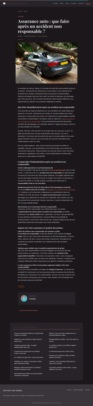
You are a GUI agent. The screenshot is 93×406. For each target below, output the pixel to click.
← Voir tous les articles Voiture (28, 310)
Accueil (55, 3)
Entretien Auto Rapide (15, 3)
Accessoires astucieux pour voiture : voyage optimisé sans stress (62, 368)
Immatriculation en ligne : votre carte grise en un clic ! (63, 340)
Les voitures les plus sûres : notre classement (28, 357)
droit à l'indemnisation (58, 170)
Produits (73, 3)
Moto (61, 3)
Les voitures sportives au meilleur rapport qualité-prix (62, 346)
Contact (87, 390)
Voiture (88, 3)
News (67, 3)
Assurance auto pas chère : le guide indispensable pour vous (25, 346)
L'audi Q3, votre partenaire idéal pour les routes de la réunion (62, 362)
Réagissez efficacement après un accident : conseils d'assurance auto (27, 368)
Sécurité (81, 3)
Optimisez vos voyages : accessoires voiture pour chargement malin (28, 362)
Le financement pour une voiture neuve (61, 351)
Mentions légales (78, 390)
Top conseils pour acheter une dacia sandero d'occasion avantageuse (28, 374)
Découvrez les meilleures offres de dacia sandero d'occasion (62, 356)
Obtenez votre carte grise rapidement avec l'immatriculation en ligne (62, 334)
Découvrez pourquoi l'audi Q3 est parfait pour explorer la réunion (28, 334)
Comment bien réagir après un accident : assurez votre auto (27, 352)
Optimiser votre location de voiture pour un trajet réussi (28, 340)
